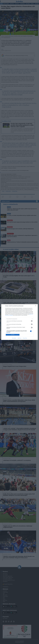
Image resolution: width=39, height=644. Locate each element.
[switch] (31, 321)
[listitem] (19, 318)
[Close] (36, 306)
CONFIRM (12, 334)
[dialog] (19, 322)
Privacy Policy (25, 338)
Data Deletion (14, 338)
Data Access (19, 338)
